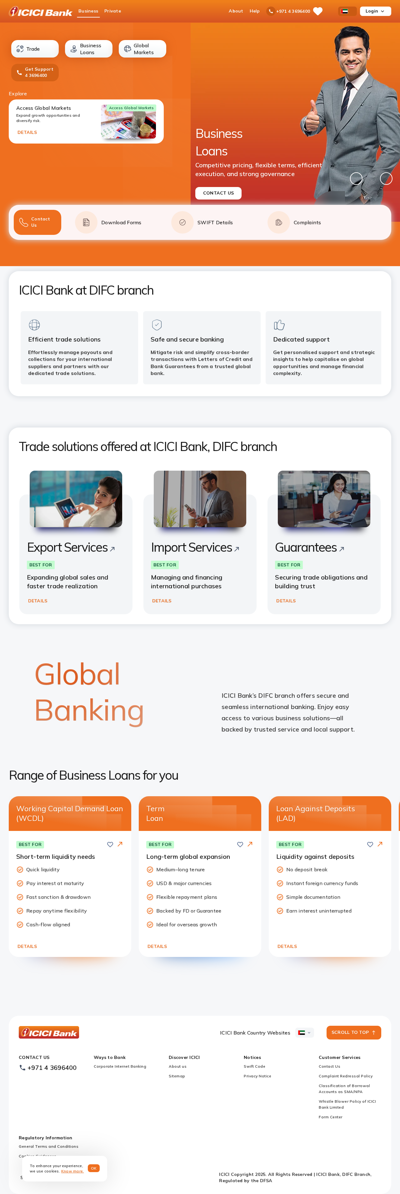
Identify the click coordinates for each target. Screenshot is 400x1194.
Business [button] (88, 11)
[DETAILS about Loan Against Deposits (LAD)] (380, 844)
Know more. (72, 1171)
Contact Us (329, 1066)
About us (178, 1066)
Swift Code (254, 1066)
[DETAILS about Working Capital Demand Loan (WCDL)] (120, 844)
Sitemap (177, 1076)
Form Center (330, 1117)
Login (372, 11)
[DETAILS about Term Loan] (250, 844)
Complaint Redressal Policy (345, 1076)
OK (94, 1168)
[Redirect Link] (120, 844)
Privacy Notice (257, 1076)
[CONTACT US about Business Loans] (295, 122)
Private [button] (112, 11)
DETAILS (27, 132)
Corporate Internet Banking (120, 1066)
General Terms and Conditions (48, 1146)
